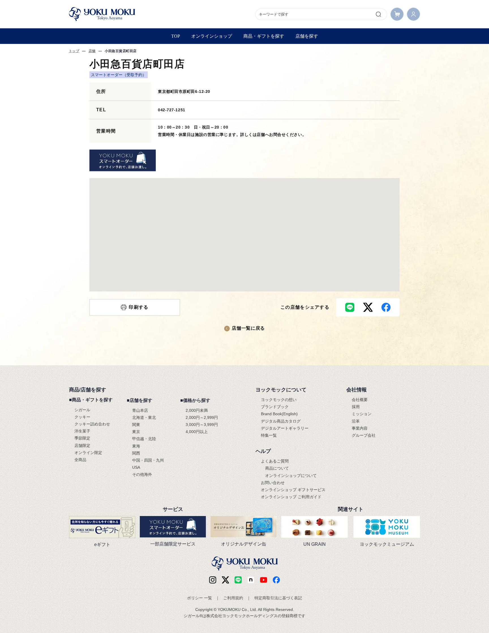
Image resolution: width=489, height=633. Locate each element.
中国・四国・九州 (148, 460)
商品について (277, 468)
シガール (82, 410)
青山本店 (140, 410)
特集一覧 (269, 435)
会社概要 (360, 399)
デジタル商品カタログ (281, 421)
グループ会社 (364, 435)
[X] (225, 579)
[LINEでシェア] (349, 307)
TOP (175, 36)
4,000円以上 (197, 431)
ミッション (362, 414)
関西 (136, 453)
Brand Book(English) (279, 414)
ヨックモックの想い (279, 399)
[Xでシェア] (367, 307)
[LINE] (238, 579)
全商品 (80, 459)
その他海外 (142, 474)
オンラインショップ (211, 36)
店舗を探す (306, 36)
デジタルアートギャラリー (284, 428)
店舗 (92, 51)
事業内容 (360, 428)
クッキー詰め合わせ (92, 424)
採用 (356, 406)
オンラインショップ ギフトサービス (293, 489)
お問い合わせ (273, 482)
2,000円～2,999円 (202, 417)
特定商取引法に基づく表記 (278, 598)
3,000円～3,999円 (202, 424)
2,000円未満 (197, 410)
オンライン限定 (88, 452)
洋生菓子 (82, 431)
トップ (74, 51)
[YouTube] (263, 579)
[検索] (378, 14)
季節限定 (82, 438)
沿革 (356, 421)
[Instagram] (212, 579)
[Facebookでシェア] (386, 307)
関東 (136, 424)
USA (136, 467)
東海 (136, 446)
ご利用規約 (233, 598)
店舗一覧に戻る (248, 328)
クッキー (82, 417)
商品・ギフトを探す (263, 36)
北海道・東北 (144, 417)
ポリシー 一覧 (199, 598)
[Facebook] (250, 579)
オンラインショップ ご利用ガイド (291, 497)
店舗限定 (82, 445)
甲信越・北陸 (144, 438)
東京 (136, 431)
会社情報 (356, 390)
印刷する (138, 307)
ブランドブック (275, 406)
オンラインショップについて (291, 475)
